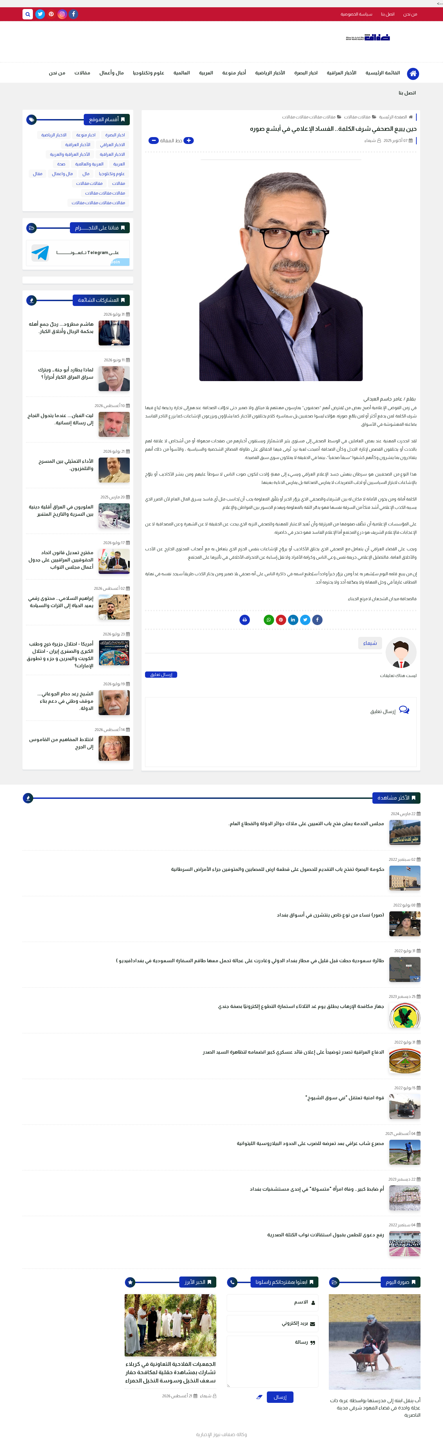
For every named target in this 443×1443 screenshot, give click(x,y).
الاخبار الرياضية (53, 135)
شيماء (205, 1396)
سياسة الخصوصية (356, 14)
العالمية (181, 72)
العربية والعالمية (89, 164)
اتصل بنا (388, 14)
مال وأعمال (111, 72)
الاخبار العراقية (112, 154)
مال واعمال (62, 173)
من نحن (410, 14)
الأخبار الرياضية (270, 72)
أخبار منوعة (234, 72)
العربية (206, 72)
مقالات (82, 72)
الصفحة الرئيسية (393, 117)
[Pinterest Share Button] (293, 620)
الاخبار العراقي (112, 144)
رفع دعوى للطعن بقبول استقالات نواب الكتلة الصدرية (325, 1234)
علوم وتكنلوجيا (148, 72)
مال (85, 173)
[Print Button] (244, 620)
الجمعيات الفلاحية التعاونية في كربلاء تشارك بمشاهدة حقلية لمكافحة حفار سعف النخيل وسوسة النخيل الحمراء (170, 1372)
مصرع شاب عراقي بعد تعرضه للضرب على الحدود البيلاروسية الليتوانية (310, 1143)
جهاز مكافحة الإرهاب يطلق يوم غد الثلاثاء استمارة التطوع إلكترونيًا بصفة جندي (301, 1006)
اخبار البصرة (306, 72)
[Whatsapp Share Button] (269, 620)
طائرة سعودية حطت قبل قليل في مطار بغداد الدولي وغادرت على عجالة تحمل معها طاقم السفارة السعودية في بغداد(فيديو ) (250, 960)
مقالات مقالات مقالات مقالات (308, 117)
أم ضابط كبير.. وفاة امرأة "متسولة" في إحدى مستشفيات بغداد (317, 1189)
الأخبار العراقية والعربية (70, 154)
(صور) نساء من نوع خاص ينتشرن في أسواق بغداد (330, 915)
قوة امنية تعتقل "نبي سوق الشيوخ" (344, 1097)
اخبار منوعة (86, 135)
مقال (37, 173)
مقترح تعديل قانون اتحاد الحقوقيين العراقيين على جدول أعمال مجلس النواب (60, 560)
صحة (61, 164)
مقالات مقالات (357, 117)
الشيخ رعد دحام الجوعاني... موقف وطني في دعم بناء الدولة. (65, 701)
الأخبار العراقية (341, 72)
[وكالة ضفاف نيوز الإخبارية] (369, 37)
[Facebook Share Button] (317, 620)
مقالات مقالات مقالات (105, 193)
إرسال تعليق (161, 674)
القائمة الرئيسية (382, 72)
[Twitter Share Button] (305, 620)
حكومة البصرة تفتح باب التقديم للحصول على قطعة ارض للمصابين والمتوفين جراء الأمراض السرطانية (277, 869)
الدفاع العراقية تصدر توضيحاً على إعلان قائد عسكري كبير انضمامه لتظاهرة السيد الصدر (293, 1052)
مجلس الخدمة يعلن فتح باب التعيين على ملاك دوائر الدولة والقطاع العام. (306, 823)
